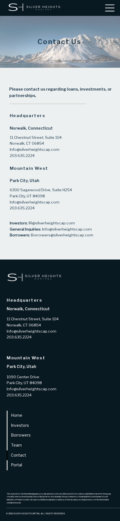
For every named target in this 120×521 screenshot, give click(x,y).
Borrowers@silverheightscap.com (62, 235)
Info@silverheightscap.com (67, 229)
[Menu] (110, 8)
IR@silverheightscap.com (52, 223)
